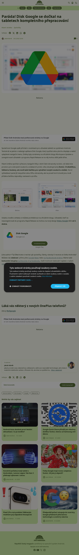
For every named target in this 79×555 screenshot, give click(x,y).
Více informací (47, 276)
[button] (39, 280)
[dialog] (39, 277)
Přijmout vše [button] (60, 286)
